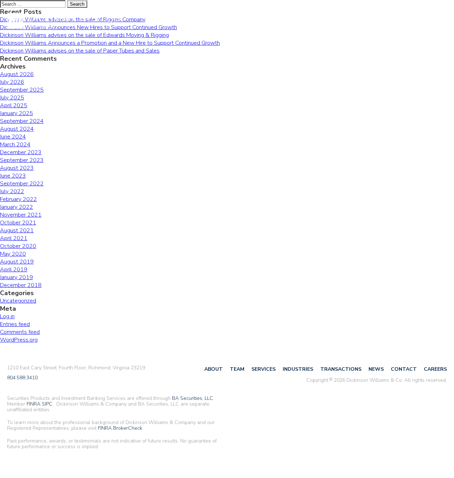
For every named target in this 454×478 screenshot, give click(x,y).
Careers (384, 21)
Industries (251, 21)
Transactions (292, 21)
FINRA (33, 404)
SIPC (47, 404)
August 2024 (17, 129)
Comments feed (20, 332)
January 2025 (16, 113)
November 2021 (20, 215)
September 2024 (22, 121)
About (169, 21)
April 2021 (13, 238)
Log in (7, 316)
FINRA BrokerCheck (120, 428)
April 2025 (13, 105)
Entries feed (15, 324)
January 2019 (16, 277)
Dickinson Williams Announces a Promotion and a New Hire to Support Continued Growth (110, 43)
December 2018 (20, 285)
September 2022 (22, 184)
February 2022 (18, 199)
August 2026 (17, 74)
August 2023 (17, 168)
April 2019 (13, 269)
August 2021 (17, 230)
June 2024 (13, 137)
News (326, 21)
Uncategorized (18, 301)
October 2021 (18, 223)
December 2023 (20, 152)
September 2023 (22, 160)
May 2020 (13, 254)
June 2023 (13, 176)
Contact (354, 21)
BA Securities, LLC (192, 398)
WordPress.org (19, 340)
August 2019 (17, 262)
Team (192, 21)
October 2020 (18, 246)
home (64, 21)
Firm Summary (428, 20)
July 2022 (12, 191)
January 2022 (16, 207)
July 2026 (12, 82)
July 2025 (12, 98)
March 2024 (15, 144)
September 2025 (22, 90)
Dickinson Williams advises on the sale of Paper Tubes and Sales (80, 51)
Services (218, 21)
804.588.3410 (22, 378)
